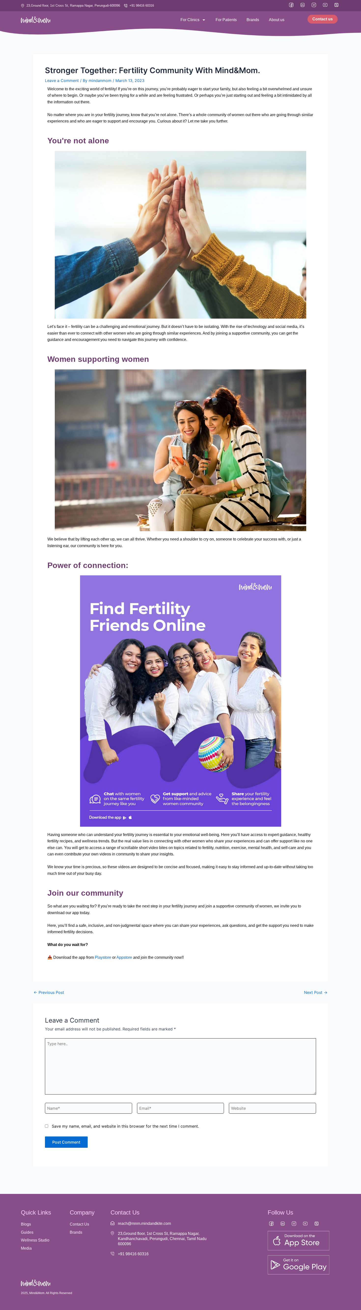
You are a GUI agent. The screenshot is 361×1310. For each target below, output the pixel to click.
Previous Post (49, 992)
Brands (253, 20)
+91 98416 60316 (133, 1254)
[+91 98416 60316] (112, 1254)
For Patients (226, 20)
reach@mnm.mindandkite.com (144, 1223)
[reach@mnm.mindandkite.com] (112, 1223)
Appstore (124, 957)
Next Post (315, 992)
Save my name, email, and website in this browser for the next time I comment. (125, 1126)
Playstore (103, 957)
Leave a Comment (62, 80)
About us (276, 20)
